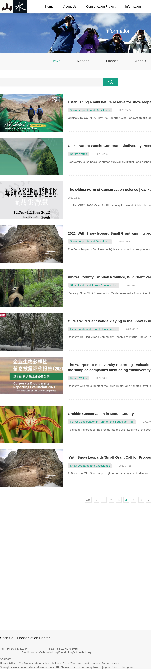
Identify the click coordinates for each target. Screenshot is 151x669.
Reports (83, 61)
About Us (69, 6)
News (55, 61)
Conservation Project (100, 6)
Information (133, 6)
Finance (112, 61)
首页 (88, 500)
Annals (140, 61)
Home (49, 6)
